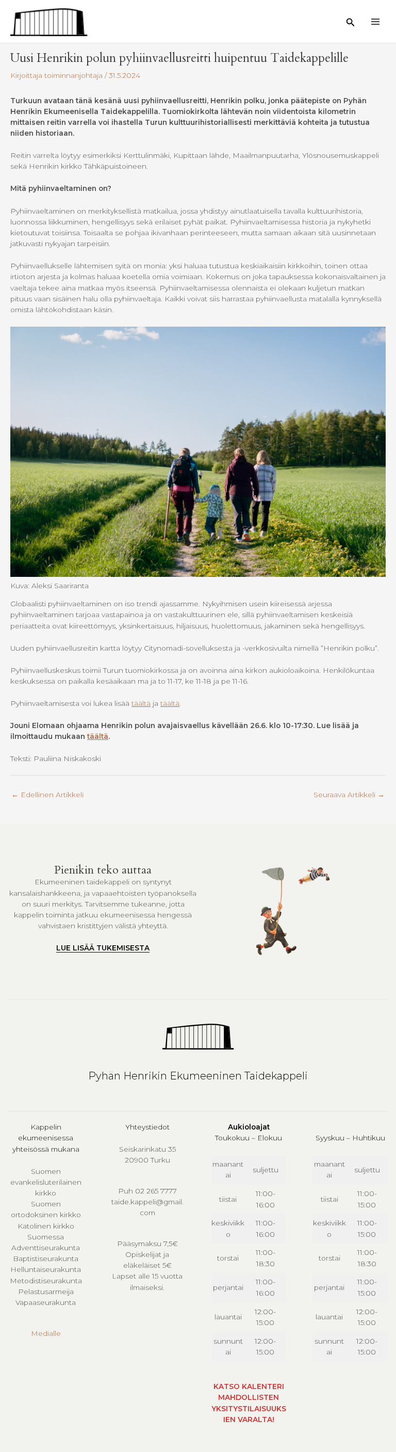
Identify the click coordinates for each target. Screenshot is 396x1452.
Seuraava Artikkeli (349, 794)
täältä (141, 703)
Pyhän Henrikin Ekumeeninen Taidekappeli (198, 1076)
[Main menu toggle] (376, 21)
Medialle (46, 1333)
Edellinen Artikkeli (47, 794)
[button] (350, 22)
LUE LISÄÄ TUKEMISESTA (103, 948)
